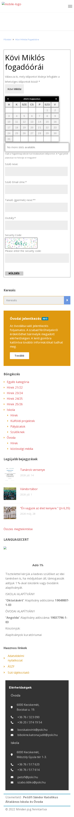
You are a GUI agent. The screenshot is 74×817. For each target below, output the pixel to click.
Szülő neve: (11, 164)
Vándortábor (29, 489)
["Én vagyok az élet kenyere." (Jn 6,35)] (10, 512)
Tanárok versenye (32, 470)
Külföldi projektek (22, 421)
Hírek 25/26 (15, 404)
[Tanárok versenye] (10, 474)
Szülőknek (17, 432)
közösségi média (21, 449)
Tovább (19, 355)
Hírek (14, 415)
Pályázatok (17, 426)
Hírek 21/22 (15, 387)
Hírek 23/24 (15, 393)
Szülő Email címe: (16, 182)
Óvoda (11, 438)
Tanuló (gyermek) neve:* (20, 200)
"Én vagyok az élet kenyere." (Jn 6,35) (45, 508)
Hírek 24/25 (15, 399)
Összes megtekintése (18, 529)
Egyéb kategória (18, 382)
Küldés (14, 273)
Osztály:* (10, 218)
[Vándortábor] (10, 493)
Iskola (11, 410)
